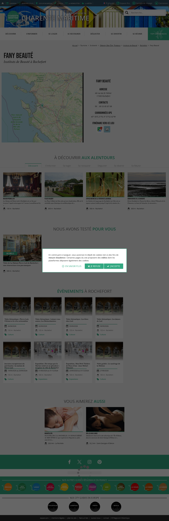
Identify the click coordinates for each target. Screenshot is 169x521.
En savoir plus (73, 266)
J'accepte (115, 266)
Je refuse (95, 266)
